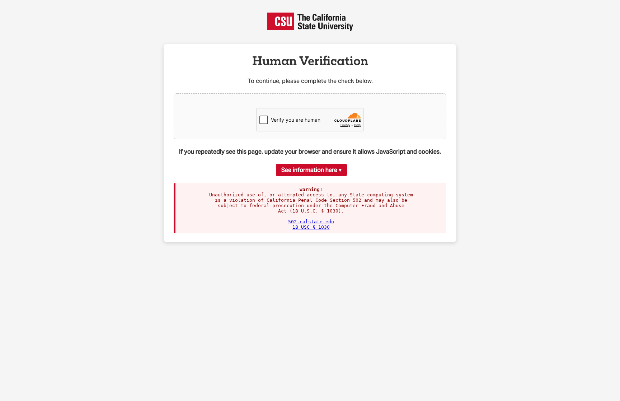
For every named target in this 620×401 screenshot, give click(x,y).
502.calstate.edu (311, 221)
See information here (309, 170)
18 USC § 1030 (311, 227)
